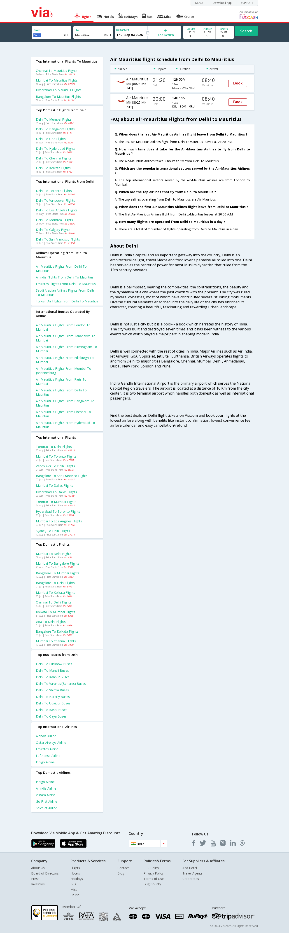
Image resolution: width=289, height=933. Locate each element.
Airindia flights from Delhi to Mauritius (64, 277)
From (37, 30)
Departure (122, 29)
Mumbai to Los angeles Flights (59, 521)
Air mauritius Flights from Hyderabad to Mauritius (65, 425)
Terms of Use (154, 879)
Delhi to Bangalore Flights (55, 129)
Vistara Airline (46, 795)
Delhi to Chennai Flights (53, 158)
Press (35, 879)
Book (237, 83)
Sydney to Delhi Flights (53, 531)
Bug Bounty (152, 884)
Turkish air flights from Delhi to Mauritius (67, 301)
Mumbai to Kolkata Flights (55, 592)
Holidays (76, 879)
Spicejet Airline (46, 808)
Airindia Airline (46, 736)
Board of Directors (45, 873)
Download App (222, 3)
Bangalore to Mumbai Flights (57, 573)
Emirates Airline (47, 749)
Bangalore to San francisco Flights (62, 476)
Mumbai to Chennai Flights (56, 641)
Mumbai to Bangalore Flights (57, 563)
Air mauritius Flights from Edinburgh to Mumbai (65, 359)
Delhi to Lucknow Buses (54, 664)
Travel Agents (192, 873)
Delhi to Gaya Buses (51, 716)
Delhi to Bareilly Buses (53, 696)
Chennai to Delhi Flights (53, 602)
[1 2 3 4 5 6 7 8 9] (191, 36)
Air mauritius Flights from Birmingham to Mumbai (66, 349)
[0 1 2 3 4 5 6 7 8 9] (207, 36)
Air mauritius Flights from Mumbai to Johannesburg (63, 370)
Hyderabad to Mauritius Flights (59, 90)
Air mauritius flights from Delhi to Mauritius (61, 268)
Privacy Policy (153, 873)
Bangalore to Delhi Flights (55, 583)
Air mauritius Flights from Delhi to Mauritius (61, 392)
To (77, 30)
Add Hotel (189, 868)
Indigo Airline (45, 762)
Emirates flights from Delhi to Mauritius (66, 284)
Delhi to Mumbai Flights (54, 119)
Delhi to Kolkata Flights (53, 168)
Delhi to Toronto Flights (54, 191)
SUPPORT (247, 3)
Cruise (74, 895)
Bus (73, 884)
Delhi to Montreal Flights (54, 220)
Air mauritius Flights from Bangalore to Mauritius (65, 403)
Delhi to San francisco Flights (58, 239)
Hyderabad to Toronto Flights (58, 511)
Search (246, 30)
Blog (120, 873)
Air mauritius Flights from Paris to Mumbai (61, 381)
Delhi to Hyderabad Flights (55, 148)
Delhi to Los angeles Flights (56, 210)
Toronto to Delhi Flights (54, 446)
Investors (38, 884)
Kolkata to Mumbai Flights (55, 612)
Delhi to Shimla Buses (52, 690)
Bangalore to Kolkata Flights (57, 631)
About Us (38, 868)
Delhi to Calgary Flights (53, 229)
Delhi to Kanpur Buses (53, 677)
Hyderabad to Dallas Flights (56, 492)
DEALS (199, 3)
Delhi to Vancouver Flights (55, 200)
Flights (75, 868)
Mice (73, 889)
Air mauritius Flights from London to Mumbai (63, 327)
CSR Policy (151, 868)
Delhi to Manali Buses (52, 670)
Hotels (75, 873)
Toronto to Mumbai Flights (56, 502)
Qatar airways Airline (51, 742)
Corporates (190, 879)
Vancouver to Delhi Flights (55, 466)
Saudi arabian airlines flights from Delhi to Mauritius (65, 292)
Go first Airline (46, 801)
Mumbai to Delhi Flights (54, 554)
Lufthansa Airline (48, 755)
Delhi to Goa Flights (51, 139)
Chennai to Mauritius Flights (56, 70)
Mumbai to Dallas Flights (54, 485)
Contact (123, 868)
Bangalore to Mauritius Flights (58, 96)
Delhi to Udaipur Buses (53, 703)
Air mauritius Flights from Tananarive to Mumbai (66, 338)
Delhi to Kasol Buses (51, 710)
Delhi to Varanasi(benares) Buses (61, 683)
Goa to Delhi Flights (51, 622)
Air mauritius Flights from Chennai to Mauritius (63, 414)
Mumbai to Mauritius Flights (57, 80)
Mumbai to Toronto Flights (56, 456)
